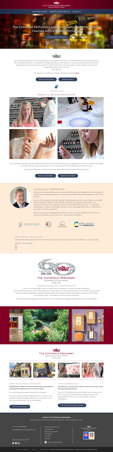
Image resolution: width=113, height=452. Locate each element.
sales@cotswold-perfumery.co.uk (26, 438)
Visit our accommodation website (72, 414)
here (77, 73)
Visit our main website (19, 415)
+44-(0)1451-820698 (20, 435)
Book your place (67, 79)
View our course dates (46, 79)
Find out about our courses (57, 37)
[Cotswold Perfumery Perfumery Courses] (56, 4)
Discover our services (68, 175)
